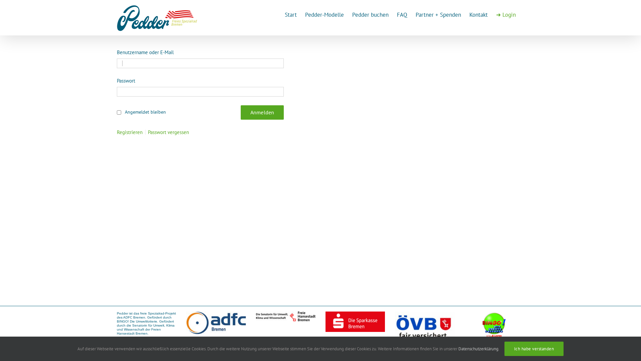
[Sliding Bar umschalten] (506, 14)
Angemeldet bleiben (145, 112)
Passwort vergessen (168, 132)
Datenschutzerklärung (478, 349)
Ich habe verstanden (534, 349)
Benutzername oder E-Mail (145, 52)
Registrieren (130, 132)
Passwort (126, 81)
